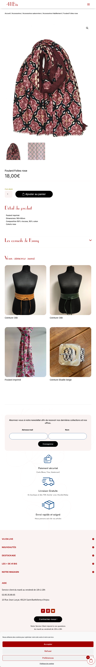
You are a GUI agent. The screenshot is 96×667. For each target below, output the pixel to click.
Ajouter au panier (35, 194)
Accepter (48, 644)
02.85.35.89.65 (8, 595)
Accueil (7, 13)
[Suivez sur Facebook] (43, 611)
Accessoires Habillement (52, 13)
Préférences (48, 658)
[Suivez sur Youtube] (53, 611)
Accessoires (16, 13)
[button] (87, 28)
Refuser (48, 651)
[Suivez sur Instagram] (48, 611)
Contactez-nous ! (48, 619)
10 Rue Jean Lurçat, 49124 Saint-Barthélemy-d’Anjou (25, 600)
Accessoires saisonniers (32, 13)
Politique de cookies (47, 664)
